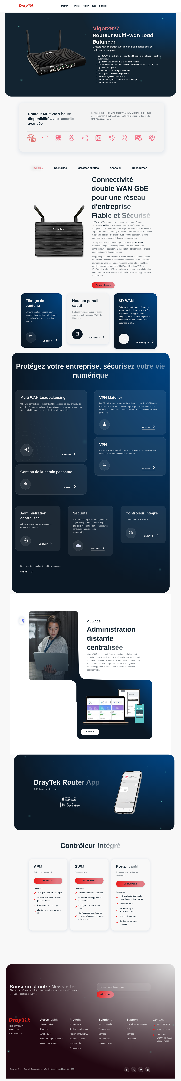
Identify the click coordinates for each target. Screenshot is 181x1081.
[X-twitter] (133, 1069)
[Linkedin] (147, 1069)
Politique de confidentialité (58, 1069)
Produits (65, 6)
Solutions (76, 6)
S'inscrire (105, 994)
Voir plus (24, 572)
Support (86, 6)
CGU (72, 1069)
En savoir (66, 455)
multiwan (107, 225)
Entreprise (103, 6)
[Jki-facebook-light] (126, 1069)
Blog (94, 6)
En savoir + (48, 341)
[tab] (38, 168)
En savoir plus (142, 342)
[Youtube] (140, 1069)
